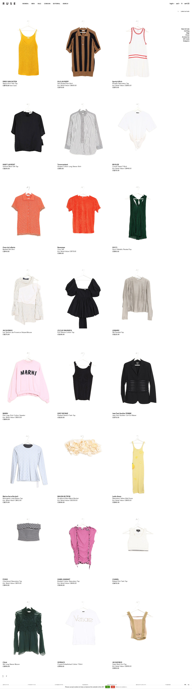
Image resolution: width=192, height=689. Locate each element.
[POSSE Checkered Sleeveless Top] (28, 543)
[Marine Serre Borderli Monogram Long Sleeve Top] (28, 460)
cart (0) (186, 3)
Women (25, 4)
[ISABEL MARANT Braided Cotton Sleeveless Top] (83, 543)
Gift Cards (186, 39)
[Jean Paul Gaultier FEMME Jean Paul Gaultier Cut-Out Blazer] (138, 377)
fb (185, 685)
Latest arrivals (185, 11)
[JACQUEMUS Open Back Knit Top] (138, 626)
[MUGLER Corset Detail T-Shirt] (138, 128)
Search (65, 4)
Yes (107, 687)
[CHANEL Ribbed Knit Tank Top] (138, 543)
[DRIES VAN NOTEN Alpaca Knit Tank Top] (28, 45)
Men (33, 4)
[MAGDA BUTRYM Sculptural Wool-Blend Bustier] (83, 460)
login (171, 3)
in (188, 685)
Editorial (56, 4)
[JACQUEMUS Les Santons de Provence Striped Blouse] (28, 294)
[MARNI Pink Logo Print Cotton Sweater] (28, 377)
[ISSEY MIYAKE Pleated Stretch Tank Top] (83, 377)
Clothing (186, 31)
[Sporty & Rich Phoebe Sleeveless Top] (138, 45)
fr (181, 3)
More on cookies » (121, 687)
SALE (39, 4)
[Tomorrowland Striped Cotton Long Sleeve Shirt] (83, 128)
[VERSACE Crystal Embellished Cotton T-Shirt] (83, 626)
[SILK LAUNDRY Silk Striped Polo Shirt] (83, 45)
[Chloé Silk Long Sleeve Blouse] (28, 626)
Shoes (187, 35)
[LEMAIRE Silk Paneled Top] (138, 294)
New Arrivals (185, 29)
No (113, 687)
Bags (187, 33)
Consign (47, 4)
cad (177, 3)
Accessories (185, 37)
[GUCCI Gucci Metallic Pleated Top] (138, 211)
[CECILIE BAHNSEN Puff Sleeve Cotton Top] (83, 294)
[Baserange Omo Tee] (83, 211)
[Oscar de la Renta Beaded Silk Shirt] (28, 211)
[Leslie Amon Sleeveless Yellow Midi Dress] (138, 460)
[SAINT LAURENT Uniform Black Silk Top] (28, 128)
